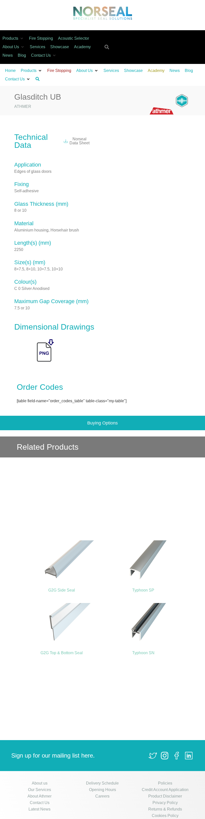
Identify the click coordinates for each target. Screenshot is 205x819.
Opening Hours (102, 790)
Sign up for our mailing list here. (53, 755)
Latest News (39, 809)
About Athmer (40, 796)
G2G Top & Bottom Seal (61, 653)
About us (40, 783)
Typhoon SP (143, 590)
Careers (102, 796)
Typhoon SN (143, 653)
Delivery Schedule (102, 783)
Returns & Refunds (165, 809)
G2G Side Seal (61, 590)
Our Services (39, 790)
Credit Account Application (165, 790)
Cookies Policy (165, 816)
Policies (165, 783)
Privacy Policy (165, 803)
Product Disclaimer (165, 796)
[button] (13, 38)
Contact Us (40, 803)
